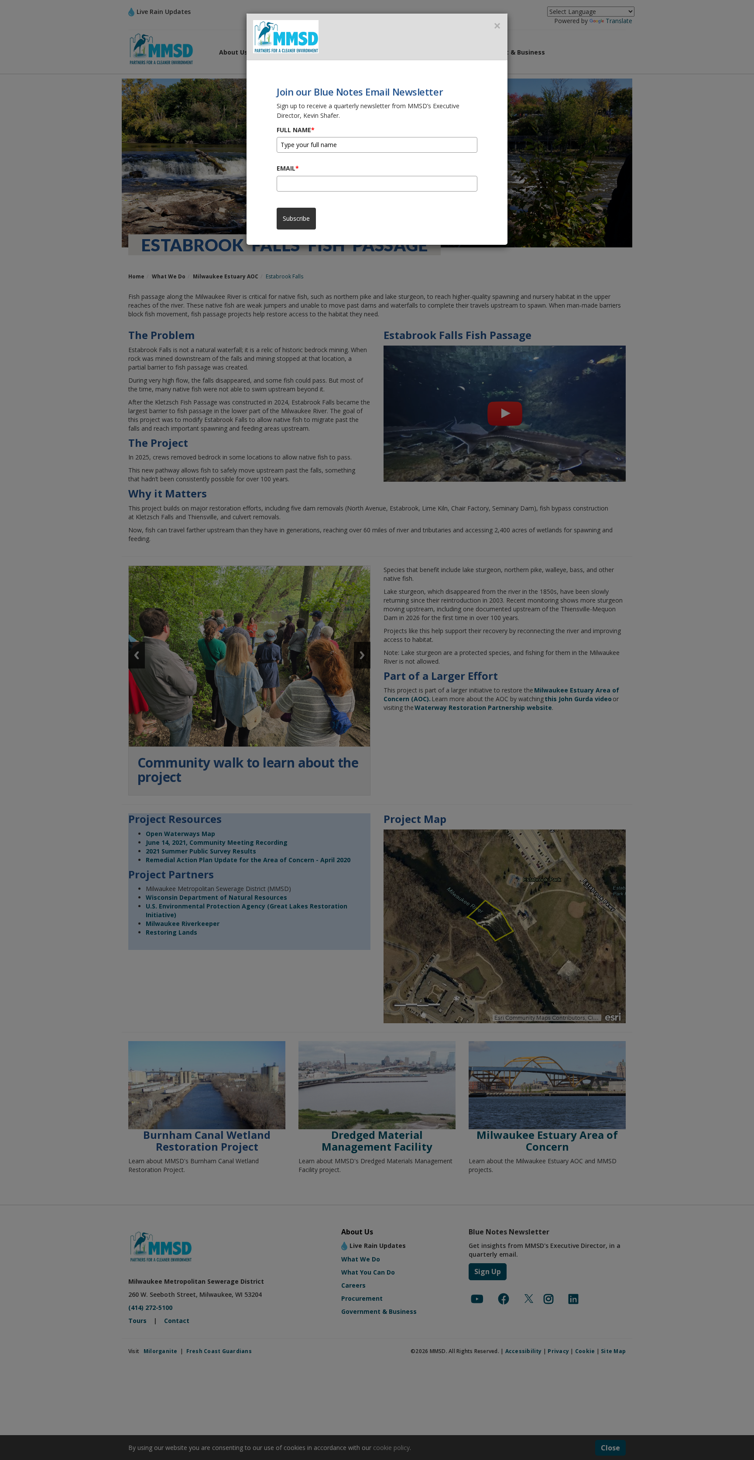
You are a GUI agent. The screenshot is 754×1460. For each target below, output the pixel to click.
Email (288, 168)
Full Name (296, 130)
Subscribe (296, 218)
